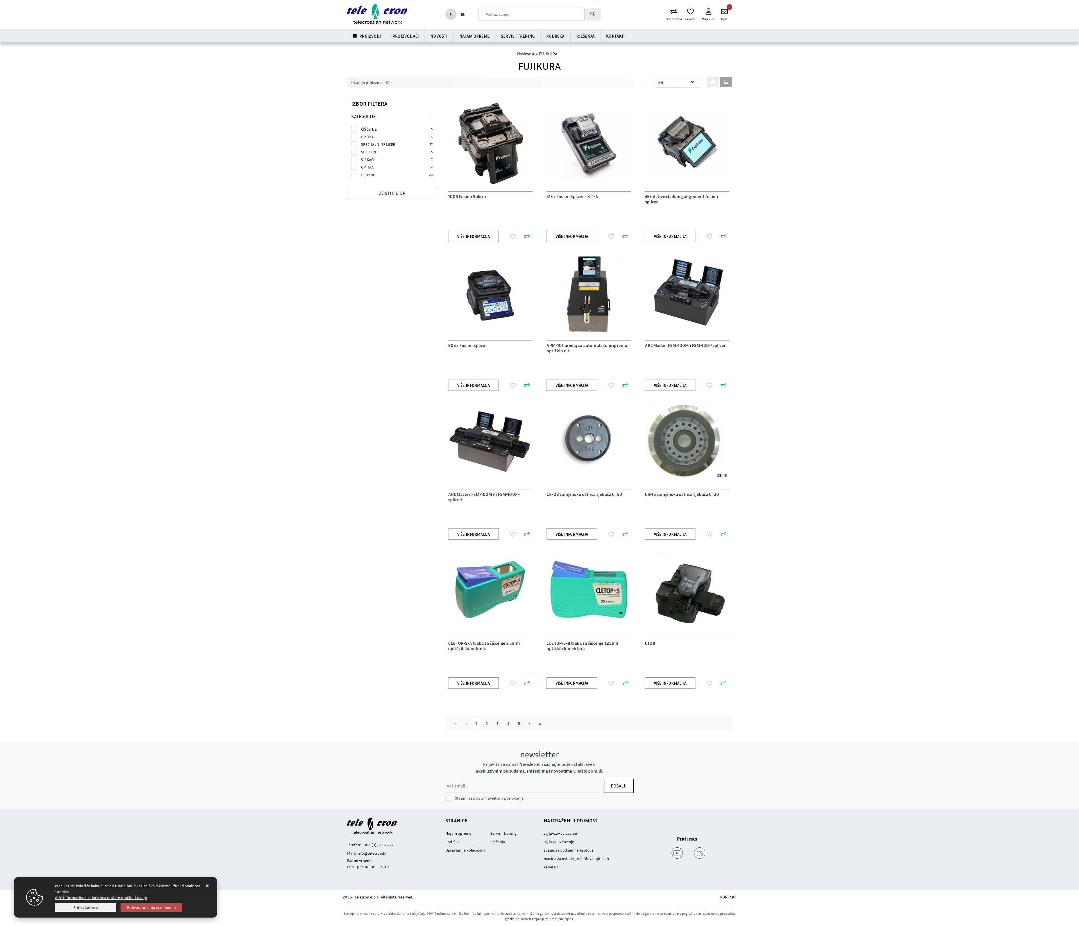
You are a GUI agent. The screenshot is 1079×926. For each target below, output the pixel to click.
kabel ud (551, 866)
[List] (726, 82)
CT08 (650, 643)
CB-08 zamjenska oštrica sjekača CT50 (584, 494)
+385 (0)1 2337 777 (378, 844)
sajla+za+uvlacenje (560, 833)
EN (463, 14)
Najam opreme (474, 35)
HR (451, 14)
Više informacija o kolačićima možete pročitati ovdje (101, 897)
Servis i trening (518, 35)
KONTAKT (728, 897)
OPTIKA (397, 136)
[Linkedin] (698, 853)
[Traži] (592, 14)
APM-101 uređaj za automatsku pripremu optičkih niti (587, 347)
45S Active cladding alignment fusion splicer (681, 199)
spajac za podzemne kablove (568, 850)
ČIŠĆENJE (397, 129)
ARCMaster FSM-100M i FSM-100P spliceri (686, 345)
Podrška (555, 35)
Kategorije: (364, 116)
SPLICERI (397, 151)
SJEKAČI (397, 159)
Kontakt (615, 35)
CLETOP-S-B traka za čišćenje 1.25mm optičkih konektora (583, 645)
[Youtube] (676, 853)
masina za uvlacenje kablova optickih (576, 858)
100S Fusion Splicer (467, 196)
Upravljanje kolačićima (465, 850)
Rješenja (585, 35)
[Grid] (713, 82)
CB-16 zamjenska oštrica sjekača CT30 (682, 494)
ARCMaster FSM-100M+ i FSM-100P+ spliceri (484, 496)
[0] (724, 11)
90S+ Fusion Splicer (467, 345)
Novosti (439, 35)
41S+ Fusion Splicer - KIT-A (572, 196)
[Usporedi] (526, 236)
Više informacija (473, 236)
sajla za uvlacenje (559, 841)
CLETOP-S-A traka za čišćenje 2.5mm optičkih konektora (484, 645)
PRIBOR (397, 174)
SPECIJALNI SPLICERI (397, 144)
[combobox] (531, 14)
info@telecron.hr (372, 853)
